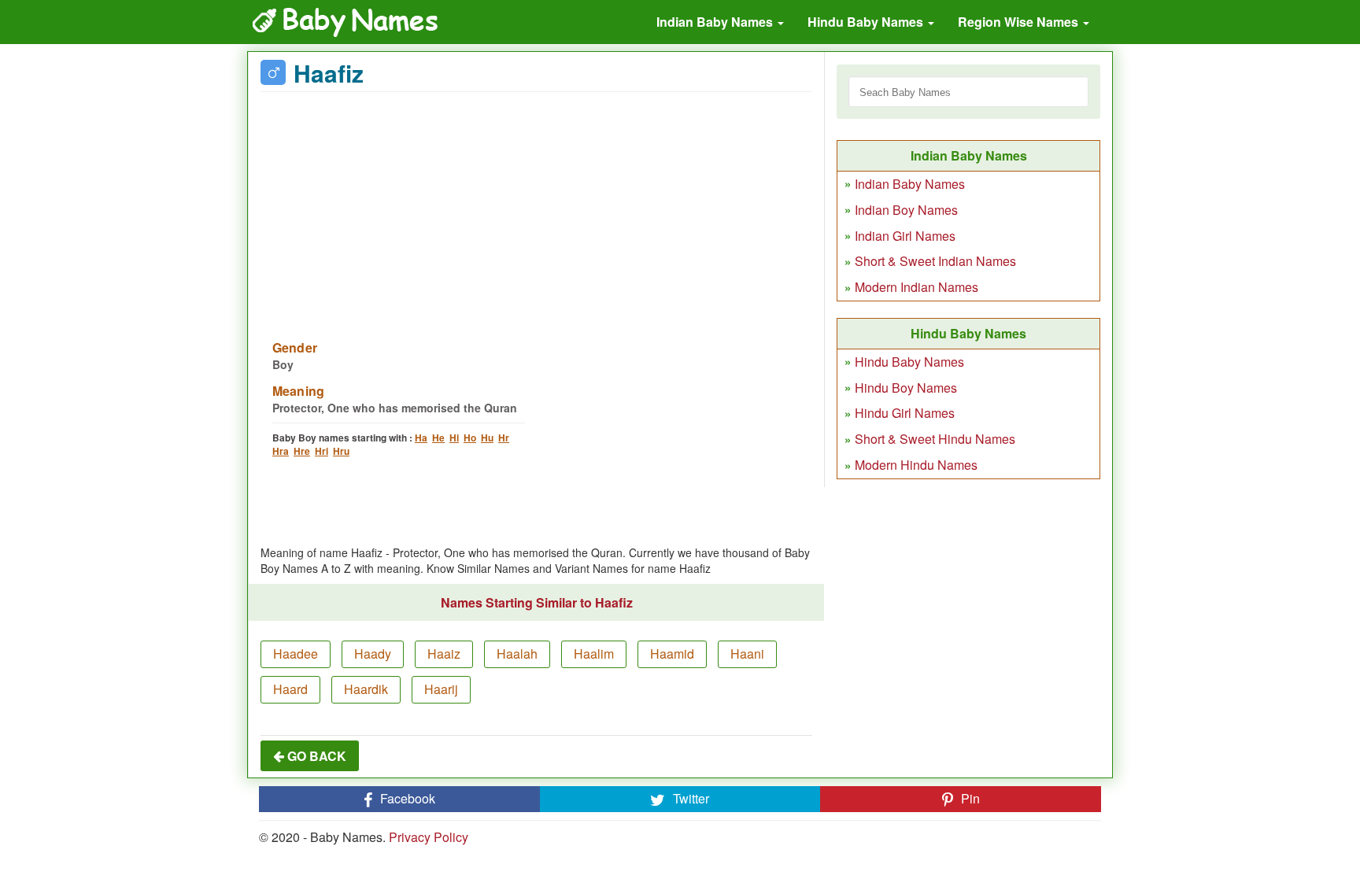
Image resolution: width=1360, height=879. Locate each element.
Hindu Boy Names (906, 388)
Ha (421, 437)
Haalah (517, 653)
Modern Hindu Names (916, 465)
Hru (341, 451)
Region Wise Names (1019, 22)
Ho (470, 437)
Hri (321, 451)
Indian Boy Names (906, 210)
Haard (290, 689)
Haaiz (443, 653)
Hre (302, 451)
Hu (487, 437)
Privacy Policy (428, 837)
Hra (280, 451)
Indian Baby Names (716, 22)
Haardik (366, 689)
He (438, 437)
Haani (747, 653)
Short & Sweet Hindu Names (935, 439)
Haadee (295, 653)
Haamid (672, 653)
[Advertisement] (536, 206)
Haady (372, 653)
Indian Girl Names (905, 236)
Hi (454, 437)
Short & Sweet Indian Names (935, 261)
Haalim (594, 653)
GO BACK (315, 756)
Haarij (441, 689)
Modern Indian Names (916, 287)
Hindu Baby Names (867, 22)
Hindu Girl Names (905, 413)
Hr (503, 437)
